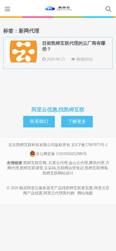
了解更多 (77, 121)
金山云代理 (78, 163)
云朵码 (50, 168)
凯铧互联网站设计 (58, 173)
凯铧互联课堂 (31, 168)
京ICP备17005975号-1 (89, 145)
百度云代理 (58, 163)
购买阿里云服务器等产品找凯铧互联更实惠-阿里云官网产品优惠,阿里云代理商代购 (58, 9)
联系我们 (39, 121)
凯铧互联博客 (96, 168)
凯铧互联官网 (34, 163)
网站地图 (85, 193)
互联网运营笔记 (70, 168)
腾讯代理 (96, 163)
